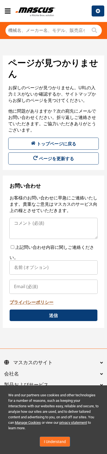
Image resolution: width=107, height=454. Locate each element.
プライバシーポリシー (32, 302)
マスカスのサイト (33, 362)
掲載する (98, 10)
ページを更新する (56, 158)
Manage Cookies (28, 422)
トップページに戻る (56, 144)
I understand (55, 441)
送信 (53, 315)
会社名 (11, 374)
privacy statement (73, 422)
